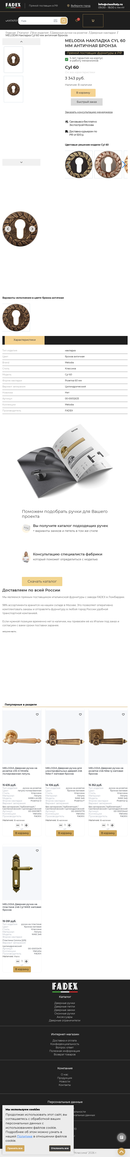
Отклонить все (60, 1148)
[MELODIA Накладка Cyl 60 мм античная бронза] (16, 317)
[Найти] (63, 20)
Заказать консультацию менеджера (89, 112)
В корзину (22, 833)
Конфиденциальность (64, 1044)
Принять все (15, 1148)
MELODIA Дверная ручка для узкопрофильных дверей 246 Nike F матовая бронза (64, 770)
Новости (64, 1081)
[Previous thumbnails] (21, 41)
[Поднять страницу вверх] (121, 1151)
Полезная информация (64, 1050)
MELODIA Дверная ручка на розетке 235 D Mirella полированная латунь (20, 770)
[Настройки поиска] (55, 20)
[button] (124, 164)
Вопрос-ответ (65, 1047)
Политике (24, 1136)
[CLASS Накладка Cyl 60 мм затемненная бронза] (78, 164)
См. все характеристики (80, 72)
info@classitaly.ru (110, 4)
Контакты (65, 1084)
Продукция (64, 1078)
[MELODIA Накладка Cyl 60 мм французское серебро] (108, 164)
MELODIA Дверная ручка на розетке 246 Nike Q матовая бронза (106, 770)
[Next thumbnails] (21, 162)
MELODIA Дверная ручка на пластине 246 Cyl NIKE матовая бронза (22, 907)
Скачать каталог (42, 581)
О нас (64, 1074)
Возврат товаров (65, 1054)
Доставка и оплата (65, 1040)
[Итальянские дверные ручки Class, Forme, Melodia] (13, 6)
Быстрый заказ (87, 101)
